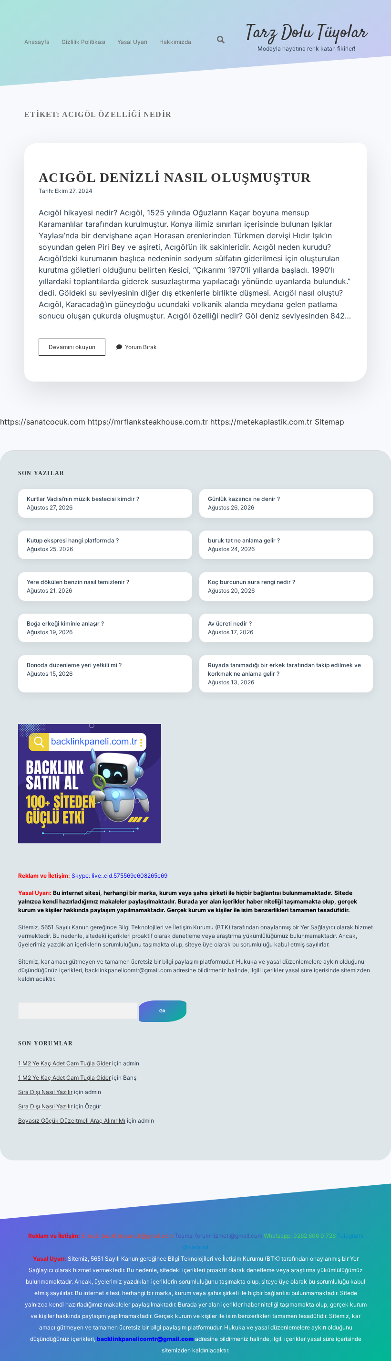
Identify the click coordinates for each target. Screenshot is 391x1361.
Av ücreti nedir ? (230, 623)
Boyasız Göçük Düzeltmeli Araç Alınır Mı (71, 1120)
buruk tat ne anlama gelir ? (244, 540)
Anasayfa (37, 41)
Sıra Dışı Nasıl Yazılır (45, 1091)
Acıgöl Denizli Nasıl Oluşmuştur (175, 177)
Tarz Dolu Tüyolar (306, 32)
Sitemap (329, 421)
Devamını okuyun (77, 349)
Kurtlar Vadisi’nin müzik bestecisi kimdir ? (83, 498)
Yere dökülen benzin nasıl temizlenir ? (78, 581)
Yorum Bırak (141, 347)
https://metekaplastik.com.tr (261, 421)
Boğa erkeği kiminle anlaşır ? (65, 623)
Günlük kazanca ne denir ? (244, 498)
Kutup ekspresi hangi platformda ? (73, 540)
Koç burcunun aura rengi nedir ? (251, 581)
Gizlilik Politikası (83, 41)
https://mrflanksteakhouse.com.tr (148, 421)
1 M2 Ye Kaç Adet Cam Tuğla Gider (64, 1063)
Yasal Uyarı (132, 41)
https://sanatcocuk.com (42, 421)
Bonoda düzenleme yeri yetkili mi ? (74, 665)
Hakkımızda (175, 41)
